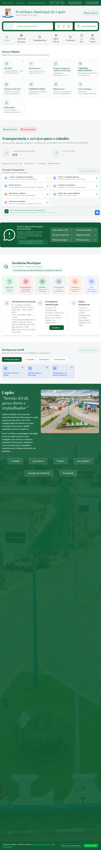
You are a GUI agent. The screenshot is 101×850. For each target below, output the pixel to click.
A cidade (15, 461)
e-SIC (81, 40)
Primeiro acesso (82, 240)
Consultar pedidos (84, 230)
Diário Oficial (56, 40)
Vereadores (68, 473)
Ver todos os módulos (87, 171)
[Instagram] (58, 26)
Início (7, 40)
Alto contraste (75, 3)
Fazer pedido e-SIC (60, 230)
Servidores (61, 359)
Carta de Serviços (21, 40)
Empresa (45, 359)
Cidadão (30, 359)
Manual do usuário (60, 240)
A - (52, 3)
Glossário (20, 3)
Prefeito (60, 461)
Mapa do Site (7, 3)
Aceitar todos (91, 845)
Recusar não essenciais (71, 845)
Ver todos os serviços (88, 350)
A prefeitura (38, 461)
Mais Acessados (13, 359)
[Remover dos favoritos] (23, 367)
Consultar (55, 328)
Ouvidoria (70, 40)
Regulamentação (83, 235)
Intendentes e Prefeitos (39, 473)
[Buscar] (8, 26)
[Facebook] (63, 26)
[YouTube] (68, 26)
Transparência (39, 40)
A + (62, 3)
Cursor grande (92, 3)
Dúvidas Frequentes (61, 235)
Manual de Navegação (37, 3)
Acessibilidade (89, 26)
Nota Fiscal (92, 40)
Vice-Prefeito (83, 461)
